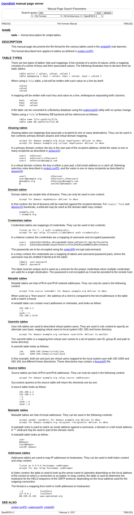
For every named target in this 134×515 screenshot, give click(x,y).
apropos (107, 13)
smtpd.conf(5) (85, 51)
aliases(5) (54, 150)
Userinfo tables (18, 321)
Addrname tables (19, 453)
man (99, 13)
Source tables (17, 367)
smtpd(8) (105, 46)
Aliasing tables (17, 127)
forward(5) (100, 361)
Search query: (29, 12)
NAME (6, 30)
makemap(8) (90, 110)
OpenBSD (8, 3)
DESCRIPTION (12, 41)
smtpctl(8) (69, 249)
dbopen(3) (17, 207)
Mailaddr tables (18, 410)
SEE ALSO (9, 502)
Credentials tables (20, 220)
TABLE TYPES (12, 57)
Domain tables (17, 189)
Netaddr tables (17, 278)
